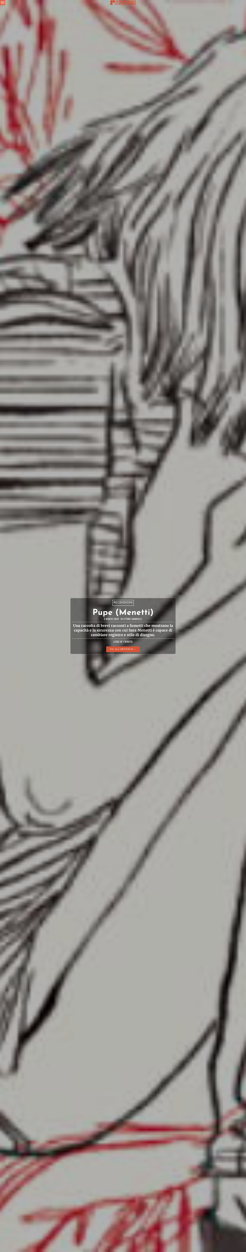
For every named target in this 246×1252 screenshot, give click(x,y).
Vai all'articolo (121, 649)
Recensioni (123, 602)
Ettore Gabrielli (133, 619)
